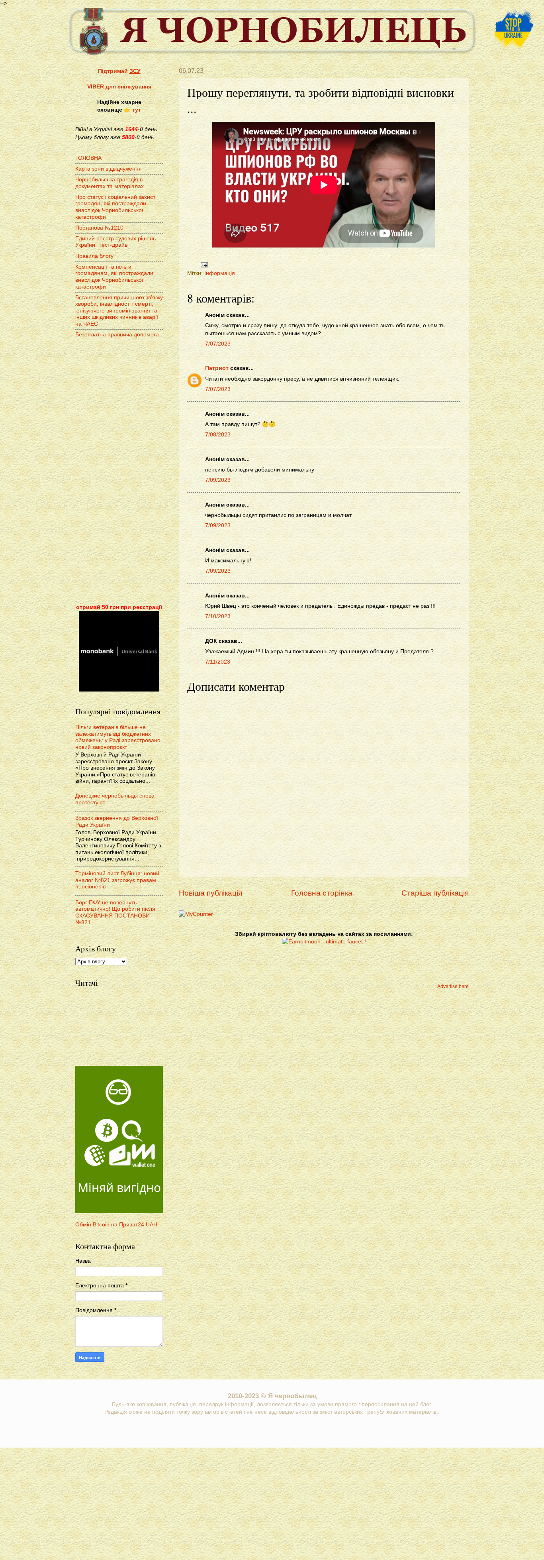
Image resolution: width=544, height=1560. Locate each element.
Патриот (217, 368)
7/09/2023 (218, 480)
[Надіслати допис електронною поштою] (203, 264)
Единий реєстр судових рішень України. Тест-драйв (115, 242)
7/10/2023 (218, 616)
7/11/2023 (217, 662)
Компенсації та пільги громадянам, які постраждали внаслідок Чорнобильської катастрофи (114, 277)
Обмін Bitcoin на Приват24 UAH (116, 1225)
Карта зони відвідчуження (108, 169)
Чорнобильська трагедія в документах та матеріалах (109, 183)
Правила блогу (94, 256)
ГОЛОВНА (88, 158)
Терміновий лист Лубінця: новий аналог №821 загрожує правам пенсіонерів (117, 880)
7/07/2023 (218, 344)
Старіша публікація (435, 893)
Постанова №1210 (99, 228)
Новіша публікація (210, 893)
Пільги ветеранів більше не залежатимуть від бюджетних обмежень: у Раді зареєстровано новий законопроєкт (117, 737)
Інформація (219, 273)
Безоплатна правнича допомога (117, 335)
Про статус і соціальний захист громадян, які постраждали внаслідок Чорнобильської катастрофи (115, 207)
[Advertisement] (119, 471)
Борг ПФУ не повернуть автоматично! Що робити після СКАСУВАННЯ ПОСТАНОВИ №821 (115, 912)
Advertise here (453, 986)
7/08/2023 (218, 435)
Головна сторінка (321, 893)
